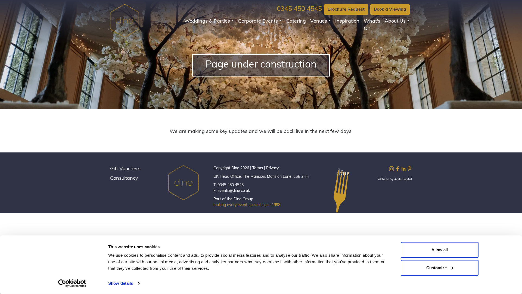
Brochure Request (346, 9)
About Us (395, 21)
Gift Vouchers (125, 169)
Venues (318, 21)
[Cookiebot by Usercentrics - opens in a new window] (72, 283)
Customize (436, 267)
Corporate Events (258, 21)
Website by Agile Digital (394, 179)
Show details (120, 283)
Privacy (272, 168)
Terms (257, 168)
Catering (296, 21)
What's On (372, 25)
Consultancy (124, 178)
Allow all (439, 249)
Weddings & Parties (207, 21)
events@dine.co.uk (233, 191)
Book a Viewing (390, 9)
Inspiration (347, 21)
